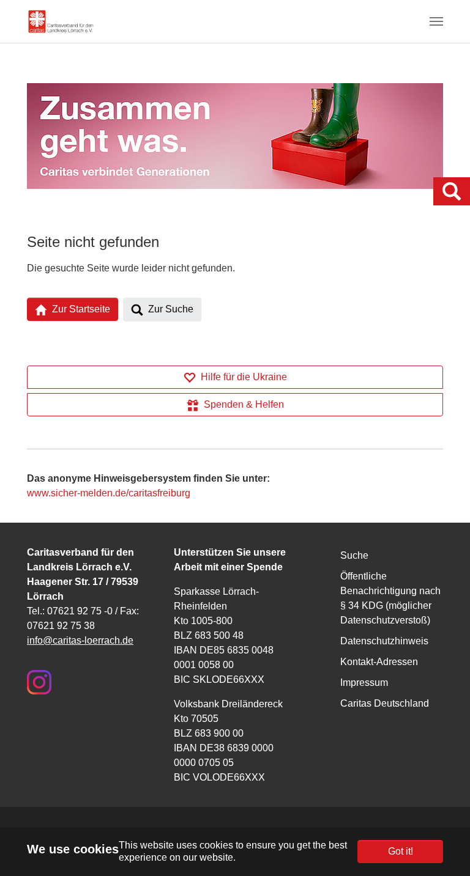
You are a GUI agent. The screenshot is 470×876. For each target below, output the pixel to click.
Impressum (364, 682)
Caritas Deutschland (384, 703)
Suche (354, 555)
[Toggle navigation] (436, 21)
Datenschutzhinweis (384, 641)
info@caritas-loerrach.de (80, 640)
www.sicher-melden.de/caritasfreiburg (108, 493)
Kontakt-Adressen (379, 662)
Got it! (400, 851)
